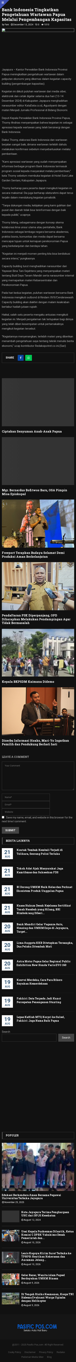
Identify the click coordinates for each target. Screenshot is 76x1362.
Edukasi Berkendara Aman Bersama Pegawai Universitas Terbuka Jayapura (31, 1196)
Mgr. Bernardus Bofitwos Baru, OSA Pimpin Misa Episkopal (34, 492)
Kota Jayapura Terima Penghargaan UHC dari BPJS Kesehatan (45, 1213)
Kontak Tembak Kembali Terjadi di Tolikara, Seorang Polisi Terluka (40, 851)
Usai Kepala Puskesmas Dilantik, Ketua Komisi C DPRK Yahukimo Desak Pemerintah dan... (47, 1235)
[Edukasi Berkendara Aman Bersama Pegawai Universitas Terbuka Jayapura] (38, 1167)
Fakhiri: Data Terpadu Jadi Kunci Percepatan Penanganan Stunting (39, 1000)
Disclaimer (30, 1352)
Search (6, 1031)
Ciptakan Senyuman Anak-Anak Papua (32, 431)
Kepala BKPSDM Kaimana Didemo (28, 681)
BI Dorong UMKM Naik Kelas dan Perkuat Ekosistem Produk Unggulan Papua (44, 888)
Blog (49, 1357)
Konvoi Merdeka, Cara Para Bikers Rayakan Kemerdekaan (39, 981)
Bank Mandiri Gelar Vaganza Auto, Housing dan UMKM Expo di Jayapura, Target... (43, 928)
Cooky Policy (14, 1352)
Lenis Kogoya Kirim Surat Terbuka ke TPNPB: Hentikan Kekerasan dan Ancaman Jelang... (46, 1256)
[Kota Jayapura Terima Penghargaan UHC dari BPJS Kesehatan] (10, 1216)
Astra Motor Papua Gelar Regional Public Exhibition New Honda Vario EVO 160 (43, 963)
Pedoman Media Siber (32, 1357)
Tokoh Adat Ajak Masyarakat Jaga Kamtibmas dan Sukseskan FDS (40, 870)
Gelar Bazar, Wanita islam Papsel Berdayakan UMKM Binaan (43, 1276)
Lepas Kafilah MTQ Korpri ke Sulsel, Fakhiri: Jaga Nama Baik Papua (41, 1018)
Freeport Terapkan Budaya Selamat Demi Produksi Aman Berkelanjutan (33, 554)
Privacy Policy (46, 1352)
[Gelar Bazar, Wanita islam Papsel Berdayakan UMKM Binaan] (10, 1279)
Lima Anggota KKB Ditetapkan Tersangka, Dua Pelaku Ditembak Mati (45, 944)
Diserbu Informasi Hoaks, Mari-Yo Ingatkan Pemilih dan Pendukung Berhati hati (35, 742)
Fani (7, 24)
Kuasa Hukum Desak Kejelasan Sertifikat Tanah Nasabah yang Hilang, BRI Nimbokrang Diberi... (44, 909)
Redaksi (61, 1352)
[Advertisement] (38, 1087)
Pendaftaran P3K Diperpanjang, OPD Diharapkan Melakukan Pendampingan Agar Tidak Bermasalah (36, 619)
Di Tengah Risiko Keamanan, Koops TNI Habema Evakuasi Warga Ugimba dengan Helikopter (47, 1297)
